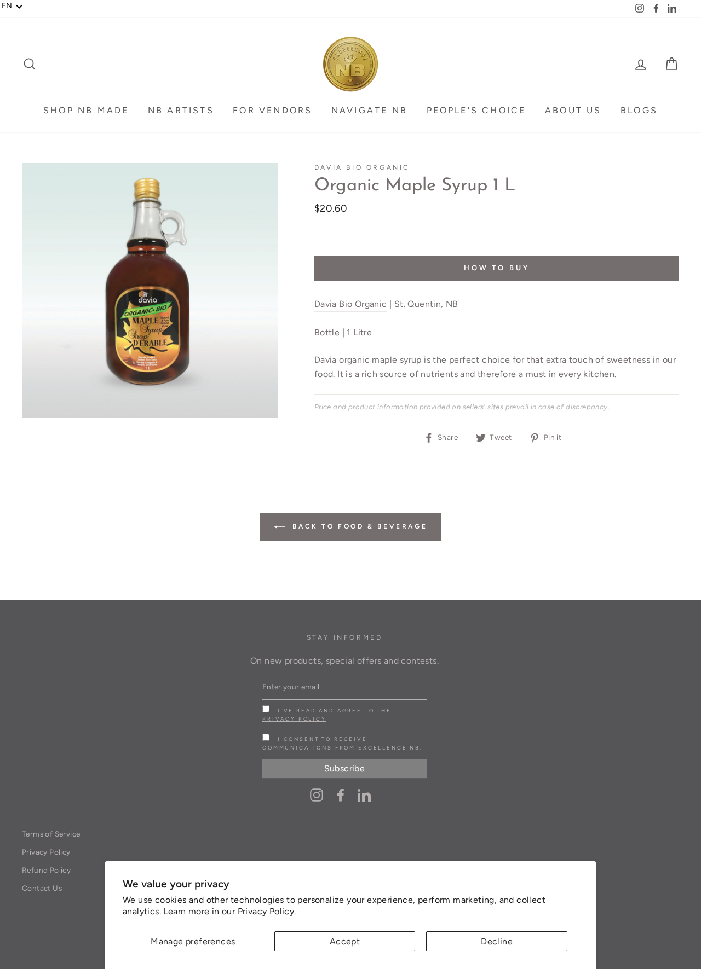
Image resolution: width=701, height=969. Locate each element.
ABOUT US (573, 110)
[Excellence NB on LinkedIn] (364, 794)
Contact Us (42, 888)
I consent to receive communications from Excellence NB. (342, 743)
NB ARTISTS (181, 110)
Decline (497, 941)
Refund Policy (46, 870)
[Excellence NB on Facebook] (340, 794)
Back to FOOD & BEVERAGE (358, 526)
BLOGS (639, 110)
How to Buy (497, 268)
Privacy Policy (294, 719)
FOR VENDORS (272, 110)
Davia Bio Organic (362, 167)
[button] (12, 6)
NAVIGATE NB (369, 110)
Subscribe (344, 768)
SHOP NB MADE (86, 110)
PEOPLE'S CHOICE (476, 110)
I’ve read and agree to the (327, 714)
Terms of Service (51, 833)
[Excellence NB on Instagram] (316, 794)
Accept (345, 941)
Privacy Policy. (267, 911)
